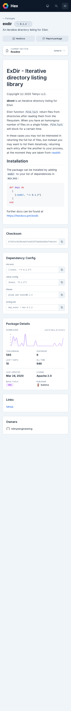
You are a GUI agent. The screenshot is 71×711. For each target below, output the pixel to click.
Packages (10, 18)
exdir (7, 23)
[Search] (56, 5)
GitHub (9, 406)
